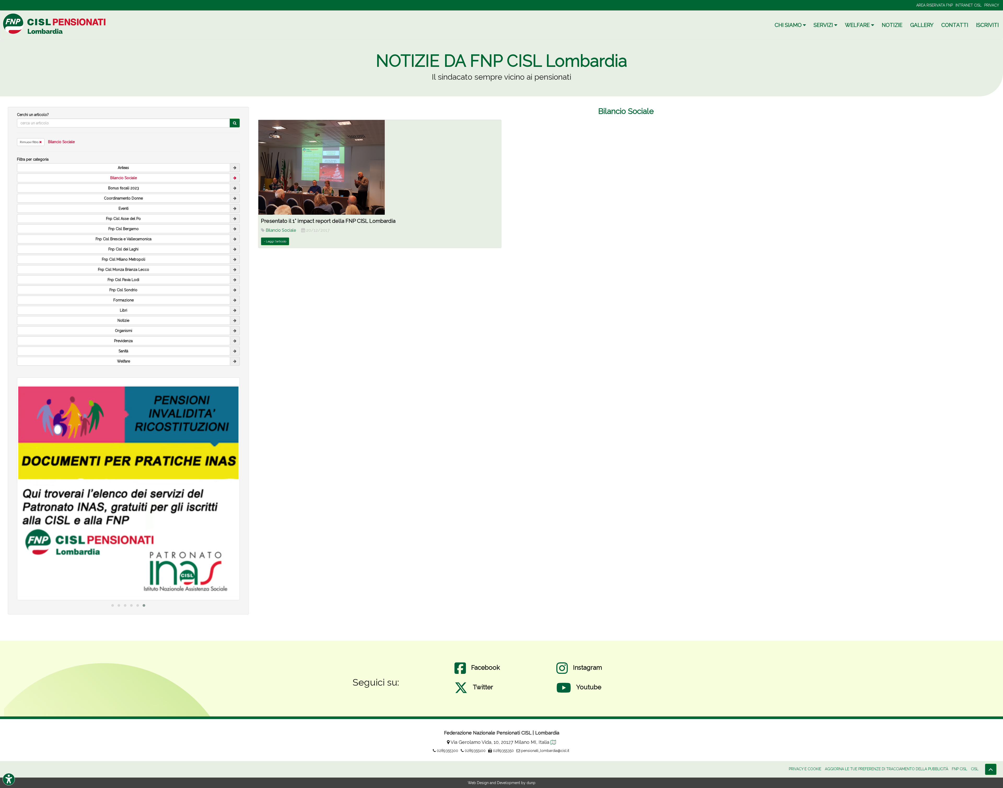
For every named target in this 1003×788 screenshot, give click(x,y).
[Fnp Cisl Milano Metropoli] (235, 259)
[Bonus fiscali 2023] (235, 188)
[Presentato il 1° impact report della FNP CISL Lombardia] (379, 167)
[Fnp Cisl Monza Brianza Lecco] (235, 269)
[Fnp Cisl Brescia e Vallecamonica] (235, 239)
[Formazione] (235, 300)
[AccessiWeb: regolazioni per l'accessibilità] (9, 779)
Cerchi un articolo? (33, 115)
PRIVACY (991, 5)
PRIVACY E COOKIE (805, 769)
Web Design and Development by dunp (501, 783)
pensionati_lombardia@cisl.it (544, 751)
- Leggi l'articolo (275, 241)
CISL (974, 769)
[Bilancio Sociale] (235, 177)
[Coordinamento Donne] (235, 198)
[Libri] (235, 310)
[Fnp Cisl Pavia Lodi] (235, 279)
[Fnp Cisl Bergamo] (235, 228)
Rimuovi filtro (29, 142)
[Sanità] (235, 351)
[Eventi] (235, 208)
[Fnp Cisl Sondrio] (235, 289)
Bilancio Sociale (61, 142)
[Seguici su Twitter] (461, 693)
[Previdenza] (235, 340)
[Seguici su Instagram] (562, 673)
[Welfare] (235, 361)
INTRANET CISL (968, 5)
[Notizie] (235, 320)
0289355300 (447, 751)
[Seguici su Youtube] (563, 693)
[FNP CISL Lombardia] (55, 23)
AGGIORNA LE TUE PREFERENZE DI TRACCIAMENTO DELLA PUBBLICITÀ (886, 769)
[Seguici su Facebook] (460, 673)
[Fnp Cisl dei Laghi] (235, 249)
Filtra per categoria (33, 159)
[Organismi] (235, 330)
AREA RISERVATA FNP (934, 5)
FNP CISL (959, 769)
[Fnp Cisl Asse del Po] (235, 218)
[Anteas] (235, 167)
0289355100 (475, 751)
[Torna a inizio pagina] (990, 769)
